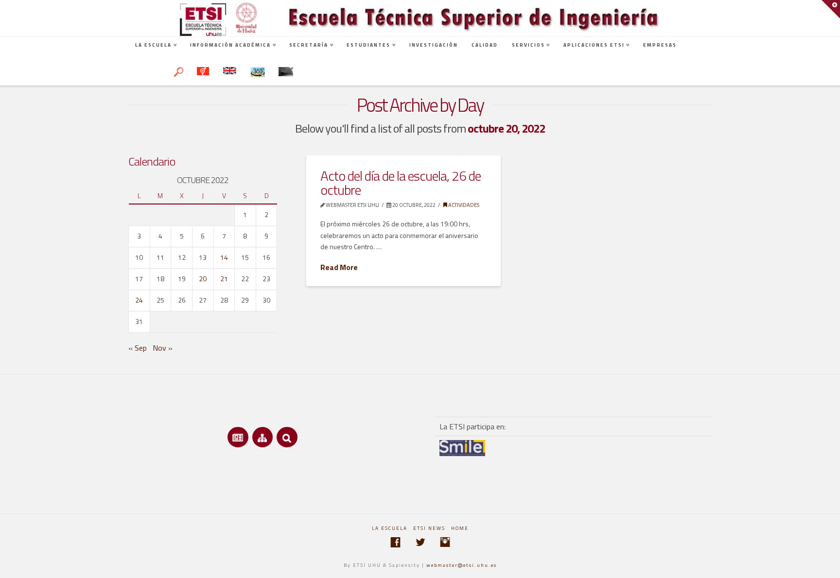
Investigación (433, 45)
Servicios (528, 45)
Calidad (485, 45)
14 (224, 257)
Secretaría (308, 45)
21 (224, 278)
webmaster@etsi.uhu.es (461, 565)
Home (460, 528)
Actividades (463, 205)
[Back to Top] (826, 564)
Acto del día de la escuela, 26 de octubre (400, 182)
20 (203, 278)
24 (139, 300)
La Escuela (153, 45)
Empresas (660, 45)
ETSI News (429, 528)
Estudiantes (368, 45)
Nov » (163, 348)
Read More (339, 267)
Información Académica (230, 45)
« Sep (137, 348)
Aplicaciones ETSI (594, 45)
